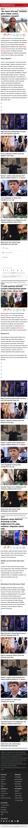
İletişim (2, 786)
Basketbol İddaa (18, 779)
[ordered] (11, 270)
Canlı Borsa (3, 791)
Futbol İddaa (18, 777)
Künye (2, 781)
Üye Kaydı (3, 779)
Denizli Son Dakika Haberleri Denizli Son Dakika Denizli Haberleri (13, 8)
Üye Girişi (3, 777)
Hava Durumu (18, 793)
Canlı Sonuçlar (4, 793)
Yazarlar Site (4, 807)
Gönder (14, 272)
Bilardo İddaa (18, 783)
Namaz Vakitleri (18, 798)
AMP (2, 814)
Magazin (2, 9)
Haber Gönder (18, 795)
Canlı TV (3, 795)
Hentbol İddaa (18, 781)
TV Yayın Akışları (19, 800)
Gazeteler (17, 791)
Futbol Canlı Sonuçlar (6, 798)
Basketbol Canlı (4, 812)
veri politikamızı (16, 826)
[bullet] (14, 270)
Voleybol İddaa (18, 786)
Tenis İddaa (3, 809)
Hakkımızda (3, 783)
